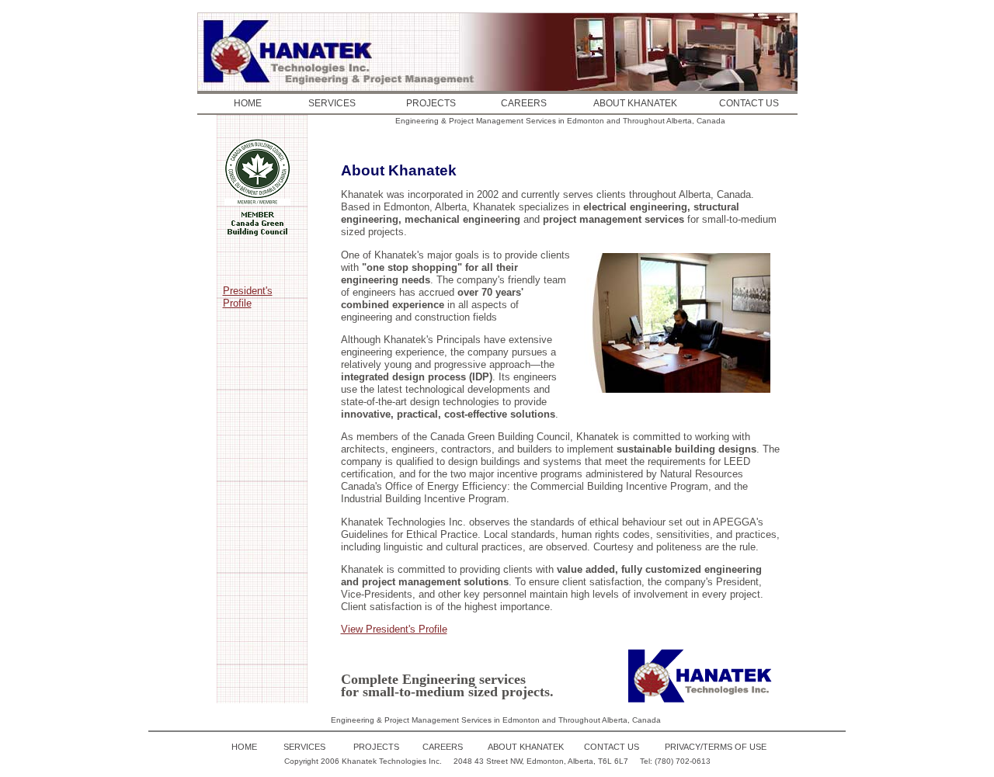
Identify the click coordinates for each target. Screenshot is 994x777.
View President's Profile (394, 629)
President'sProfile (248, 297)
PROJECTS (431, 103)
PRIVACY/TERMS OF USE (715, 746)
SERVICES (332, 103)
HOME (248, 103)
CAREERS (524, 103)
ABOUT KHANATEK (635, 103)
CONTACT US (749, 103)
